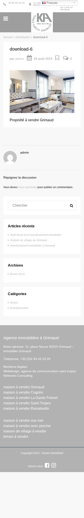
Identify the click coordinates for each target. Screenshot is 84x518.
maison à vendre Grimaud (23, 387)
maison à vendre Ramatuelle (26, 408)
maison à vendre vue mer (23, 420)
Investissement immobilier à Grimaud (32, 245)
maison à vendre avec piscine (27, 426)
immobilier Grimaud (17, 351)
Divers (14, 302)
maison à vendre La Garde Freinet (30, 398)
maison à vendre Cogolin (23, 392)
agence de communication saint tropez (48, 371)
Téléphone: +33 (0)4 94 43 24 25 (26, 359)
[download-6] (42, 91)
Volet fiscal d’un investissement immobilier (35, 234)
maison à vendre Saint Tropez (27, 403)
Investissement (19, 308)
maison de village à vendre (24, 431)
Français (52, 2)
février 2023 (17, 274)
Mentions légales (15, 366)
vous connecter (27, 187)
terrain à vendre (15, 436)
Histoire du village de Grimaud (28, 240)
